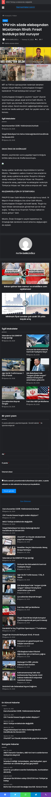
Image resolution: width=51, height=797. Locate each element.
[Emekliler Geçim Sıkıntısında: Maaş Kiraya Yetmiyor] (9, 550)
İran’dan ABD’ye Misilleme (37, 401)
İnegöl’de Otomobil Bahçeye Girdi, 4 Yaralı (20, 635)
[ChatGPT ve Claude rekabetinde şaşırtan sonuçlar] (9, 540)
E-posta (5, 463)
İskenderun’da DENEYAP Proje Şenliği (12, 336)
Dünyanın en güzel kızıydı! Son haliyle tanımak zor (30, 642)
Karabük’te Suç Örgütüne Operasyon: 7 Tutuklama (24, 628)
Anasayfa (7, 16)
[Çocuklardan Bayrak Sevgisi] (13, 392)
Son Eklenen (25, 501)
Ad (3, 454)
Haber (14, 16)
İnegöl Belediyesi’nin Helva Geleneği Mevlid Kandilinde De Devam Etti (20, 529)
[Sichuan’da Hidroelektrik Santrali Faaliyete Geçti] (37, 341)
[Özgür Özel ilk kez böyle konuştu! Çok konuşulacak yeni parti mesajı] (9, 621)
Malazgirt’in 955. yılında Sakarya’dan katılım (27, 663)
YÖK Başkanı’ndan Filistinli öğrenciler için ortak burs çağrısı (31, 652)
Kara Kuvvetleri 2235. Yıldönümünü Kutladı (20, 126)
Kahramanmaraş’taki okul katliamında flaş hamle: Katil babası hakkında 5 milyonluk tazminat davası (29, 676)
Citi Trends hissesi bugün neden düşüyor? (20, 515)
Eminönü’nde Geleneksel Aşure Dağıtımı (19, 686)
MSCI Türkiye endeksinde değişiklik (19, 2)
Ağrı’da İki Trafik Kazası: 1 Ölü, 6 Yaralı (12, 374)
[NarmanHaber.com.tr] (25, 7)
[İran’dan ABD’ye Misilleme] (37, 392)
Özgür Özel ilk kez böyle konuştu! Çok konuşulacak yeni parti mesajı (32, 619)
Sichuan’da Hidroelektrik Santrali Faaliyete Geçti (37, 350)
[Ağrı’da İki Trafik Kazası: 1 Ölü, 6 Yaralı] (13, 364)
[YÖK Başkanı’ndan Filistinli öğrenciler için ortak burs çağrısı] (9, 654)
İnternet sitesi (7, 472)
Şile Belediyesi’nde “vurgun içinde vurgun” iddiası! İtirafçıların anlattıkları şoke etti (36, 376)
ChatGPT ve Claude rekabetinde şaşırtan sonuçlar (31, 538)
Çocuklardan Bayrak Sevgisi (11, 402)
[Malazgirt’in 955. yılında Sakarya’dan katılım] (9, 665)
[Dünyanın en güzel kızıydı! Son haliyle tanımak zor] (9, 644)
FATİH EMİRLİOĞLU (12, 39)
